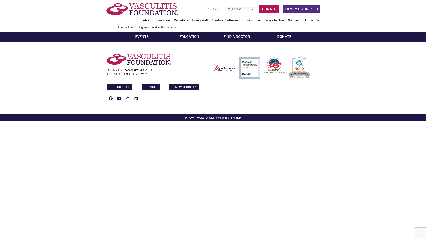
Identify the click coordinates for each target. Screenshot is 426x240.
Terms (225, 117)
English (236, 9)
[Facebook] (111, 98)
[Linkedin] (136, 98)
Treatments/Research (227, 20)
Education (163, 20)
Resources (254, 20)
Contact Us (311, 20)
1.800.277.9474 (139, 74)
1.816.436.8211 (116, 74)
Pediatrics (181, 20)
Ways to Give (275, 20)
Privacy (189, 117)
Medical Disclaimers (208, 117)
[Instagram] (127, 98)
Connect (294, 20)
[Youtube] (119, 98)
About (147, 20)
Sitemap (236, 117)
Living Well (200, 20)
